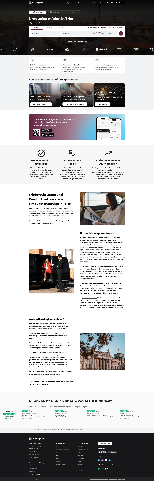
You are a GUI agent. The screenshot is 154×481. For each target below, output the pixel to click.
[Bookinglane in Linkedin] (109, 460)
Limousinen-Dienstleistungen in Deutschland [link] (46, 429)
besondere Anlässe (109, 267)
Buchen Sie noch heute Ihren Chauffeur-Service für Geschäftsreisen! (51, 383)
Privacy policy (121, 479)
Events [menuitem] (102, 3)
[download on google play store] (47, 135)
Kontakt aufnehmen (39, 104)
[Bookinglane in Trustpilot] (103, 468)
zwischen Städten (113, 238)
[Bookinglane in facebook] (99, 460)
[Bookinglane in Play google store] (112, 452)
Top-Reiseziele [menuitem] (71, 3)
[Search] (121, 33)
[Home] (30, 429)
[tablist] (54, 12)
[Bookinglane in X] (106, 460)
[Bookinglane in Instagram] (102, 460)
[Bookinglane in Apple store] (102, 452)
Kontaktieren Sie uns (105, 443)
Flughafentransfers (89, 298)
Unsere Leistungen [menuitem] (83, 3)
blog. (52, 223)
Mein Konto (119, 3)
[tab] (37, 12)
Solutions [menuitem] (94, 3)
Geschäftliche (86, 283)
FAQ (112, 3)
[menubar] (72, 2)
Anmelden (103, 27)
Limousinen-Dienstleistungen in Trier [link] (71, 429)
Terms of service (113, 479)
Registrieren (119, 27)
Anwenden (101, 104)
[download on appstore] (47, 130)
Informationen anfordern (74, 104)
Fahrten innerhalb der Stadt (92, 238)
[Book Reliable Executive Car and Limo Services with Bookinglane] (36, 2)
